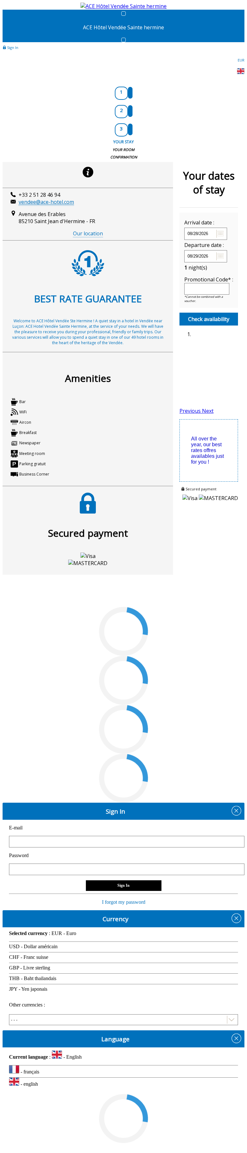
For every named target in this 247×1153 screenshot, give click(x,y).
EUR (241, 60)
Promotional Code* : (208, 279)
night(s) (195, 267)
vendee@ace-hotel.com (46, 201)
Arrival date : (199, 222)
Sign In (12, 47)
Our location (88, 233)
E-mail (16, 827)
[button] (190, 410)
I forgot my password (123, 902)
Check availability (208, 319)
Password (19, 855)
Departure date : (204, 245)
